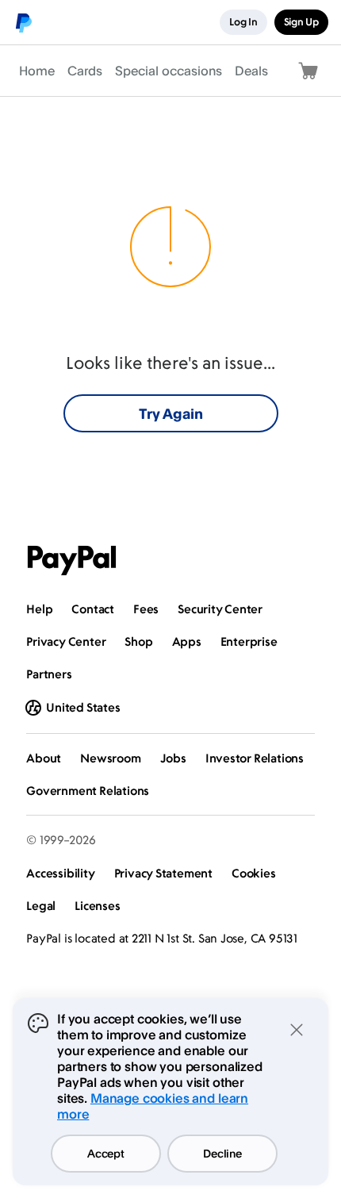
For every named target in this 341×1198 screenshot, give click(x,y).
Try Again (171, 413)
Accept (105, 1153)
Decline (222, 1153)
